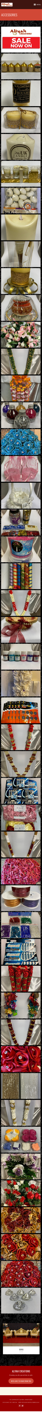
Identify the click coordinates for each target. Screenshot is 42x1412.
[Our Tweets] (22, 1405)
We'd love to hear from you (21, 1381)
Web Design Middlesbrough (29, 1402)
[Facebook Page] (19, 1405)
